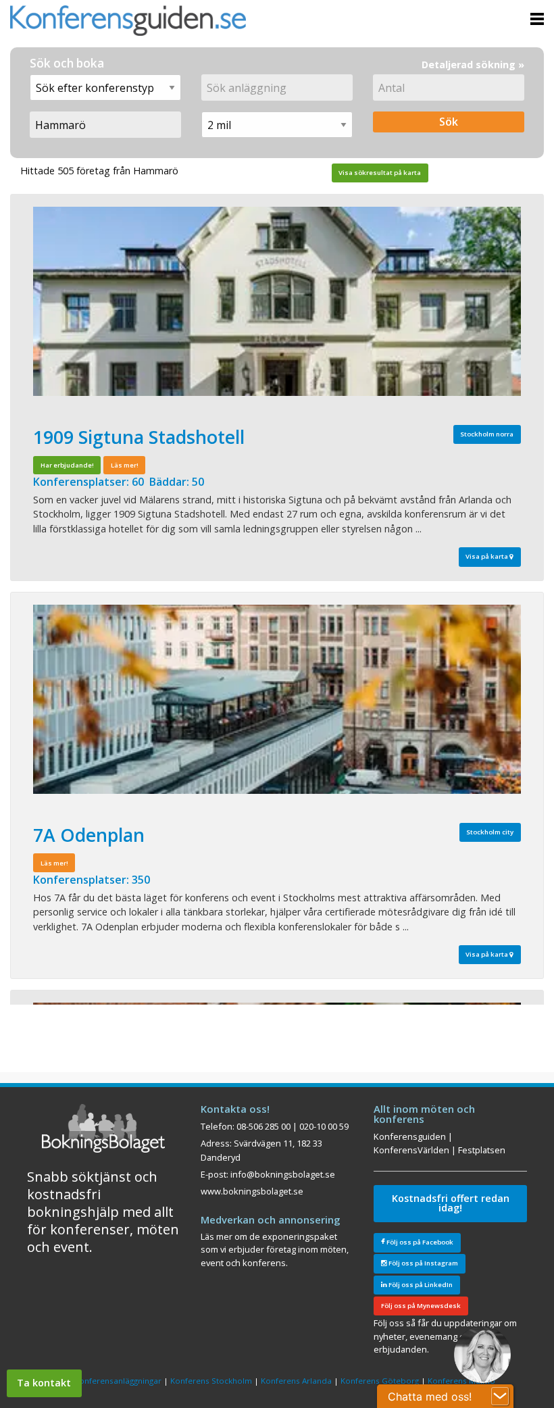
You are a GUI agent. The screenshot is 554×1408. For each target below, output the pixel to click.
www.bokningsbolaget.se (252, 1191)
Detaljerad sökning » (473, 64)
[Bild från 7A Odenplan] (277, 699)
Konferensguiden (410, 1136)
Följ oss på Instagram (422, 1263)
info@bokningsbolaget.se (282, 1174)
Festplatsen (481, 1150)
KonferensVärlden (411, 1150)
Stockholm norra (486, 434)
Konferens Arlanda (296, 1381)
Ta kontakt (44, 1382)
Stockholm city (489, 832)
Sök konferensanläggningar (110, 1381)
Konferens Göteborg (380, 1381)
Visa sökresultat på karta (379, 172)
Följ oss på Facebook (419, 1242)
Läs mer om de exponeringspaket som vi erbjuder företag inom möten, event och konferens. (275, 1249)
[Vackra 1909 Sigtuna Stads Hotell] (277, 301)
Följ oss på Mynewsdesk (421, 1305)
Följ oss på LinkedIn (420, 1284)
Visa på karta (487, 556)
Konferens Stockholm (211, 1381)
